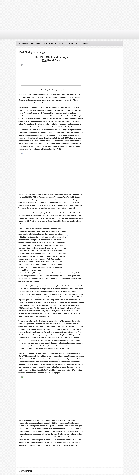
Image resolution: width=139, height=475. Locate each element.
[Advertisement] (65, 15)
